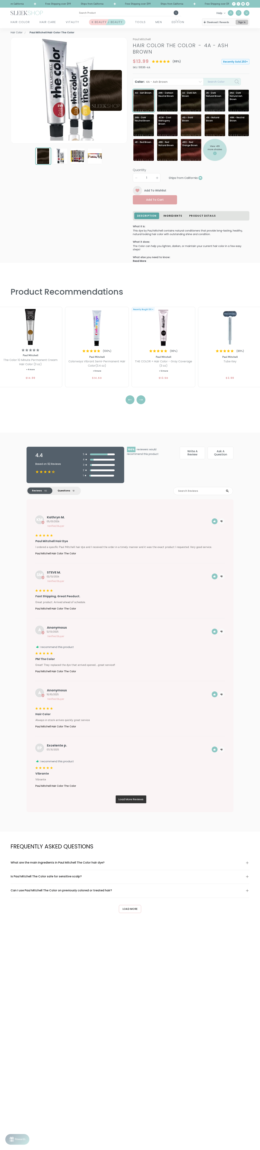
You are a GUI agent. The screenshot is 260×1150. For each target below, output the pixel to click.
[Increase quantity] (157, 178)
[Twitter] (238, 4)
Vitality (72, 22)
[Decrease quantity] (136, 178)
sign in (241, 22)
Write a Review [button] (192, 452)
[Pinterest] (247, 4)
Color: (151, 81)
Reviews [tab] (37, 490)
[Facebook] (234, 4)
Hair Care (48, 22)
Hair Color (20, 22)
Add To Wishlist (155, 190)
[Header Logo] (27, 13)
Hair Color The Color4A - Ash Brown (180, 48)
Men (158, 22)
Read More (139, 261)
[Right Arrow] (141, 399)
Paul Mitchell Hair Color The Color (55, 553)
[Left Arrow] (130, 399)
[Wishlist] (238, 13)
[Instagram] (243, 4)
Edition (178, 22)
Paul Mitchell (142, 39)
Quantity (139, 170)
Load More (130, 909)
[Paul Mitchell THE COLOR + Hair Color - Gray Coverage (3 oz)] (163, 327)
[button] (215, 521)
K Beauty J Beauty (107, 22)
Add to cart (155, 200)
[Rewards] (17, 1139)
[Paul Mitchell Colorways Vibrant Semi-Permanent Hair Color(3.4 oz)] (97, 327)
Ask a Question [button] (220, 452)
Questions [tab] (64, 490)
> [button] (131, 799)
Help (219, 13)
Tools (140, 22)
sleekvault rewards (218, 22)
